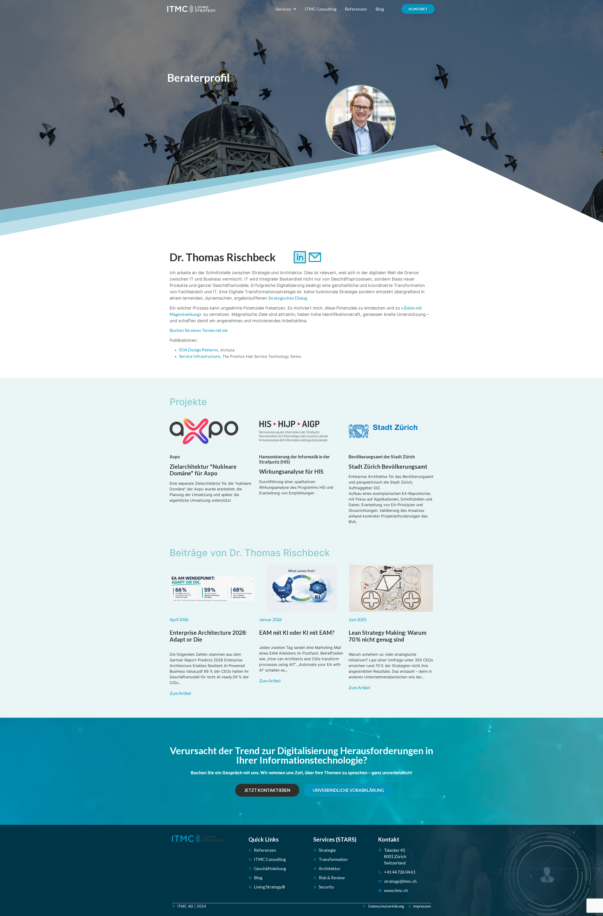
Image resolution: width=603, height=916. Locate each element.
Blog (379, 9)
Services (283, 9)
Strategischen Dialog (287, 298)
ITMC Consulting (320, 9)
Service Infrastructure (199, 356)
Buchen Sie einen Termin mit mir (199, 330)
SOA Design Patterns (198, 349)
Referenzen (356, 9)
